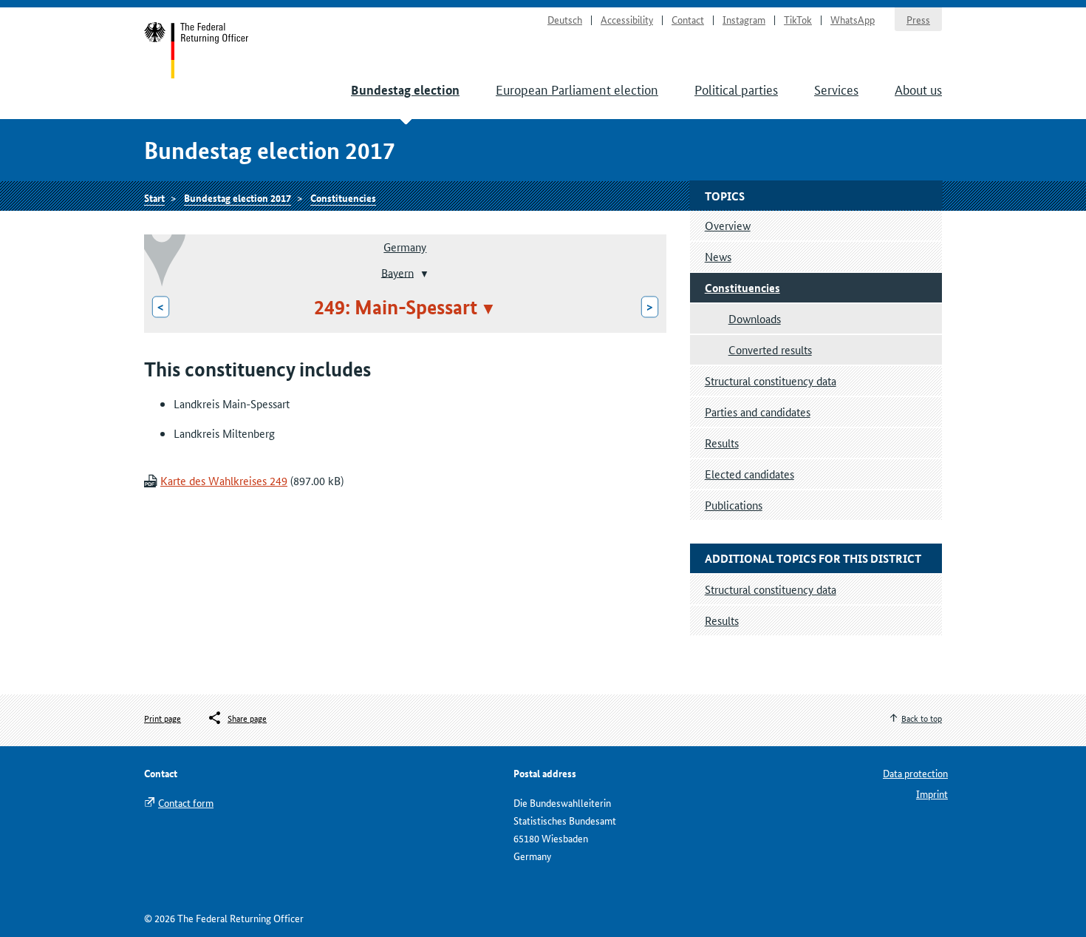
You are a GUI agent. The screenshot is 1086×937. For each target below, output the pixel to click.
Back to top (921, 718)
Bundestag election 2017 (237, 197)
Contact (688, 19)
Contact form (186, 802)
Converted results (770, 349)
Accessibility (627, 19)
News (718, 256)
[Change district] (423, 273)
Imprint (932, 793)
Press (918, 19)
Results (722, 442)
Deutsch (564, 19)
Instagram (744, 19)
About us (918, 89)
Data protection (915, 772)
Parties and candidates (757, 411)
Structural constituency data (770, 380)
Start (197, 50)
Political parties (736, 89)
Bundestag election (405, 89)
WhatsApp (852, 19)
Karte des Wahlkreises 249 (223, 480)
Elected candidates (749, 473)
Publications (733, 505)
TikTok (798, 19)
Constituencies (343, 197)
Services (836, 89)
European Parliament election (577, 89)
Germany (404, 246)
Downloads (754, 318)
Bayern (397, 272)
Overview (728, 225)
